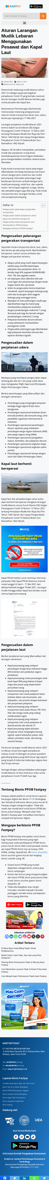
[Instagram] (25, 936)
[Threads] (38, 936)
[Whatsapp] (16, 936)
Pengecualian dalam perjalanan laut (18, 222)
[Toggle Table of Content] (42, 205)
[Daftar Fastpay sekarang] (14, 906)
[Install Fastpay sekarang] (34, 906)
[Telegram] (20, 936)
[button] (24, 23)
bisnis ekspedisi (39, 852)
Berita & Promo (9, 84)
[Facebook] (7, 936)
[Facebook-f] (16, 1137)
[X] (33, 936)
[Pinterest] (42, 936)
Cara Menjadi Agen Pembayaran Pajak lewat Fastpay (24, 976)
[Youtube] (29, 936)
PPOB (32, 799)
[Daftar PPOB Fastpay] (24, 928)
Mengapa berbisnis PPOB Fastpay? (18, 228)
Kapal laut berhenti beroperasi (16, 219)
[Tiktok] (33, 1137)
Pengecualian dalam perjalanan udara (19, 215)
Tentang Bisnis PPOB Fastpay (15, 225)
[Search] (43, 16)
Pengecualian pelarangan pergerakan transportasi (19, 211)
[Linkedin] (11, 936)
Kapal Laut (20, 84)
